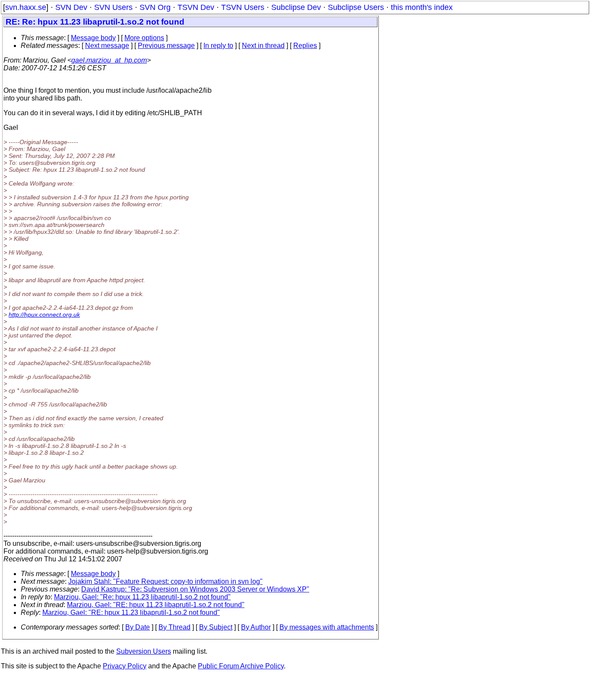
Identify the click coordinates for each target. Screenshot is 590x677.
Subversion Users (143, 651)
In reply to (218, 45)
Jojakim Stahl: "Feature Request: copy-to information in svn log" (165, 581)
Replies (305, 45)
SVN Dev (71, 7)
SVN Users (113, 7)
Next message (107, 45)
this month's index (422, 7)
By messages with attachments (326, 627)
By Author (256, 627)
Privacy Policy (124, 666)
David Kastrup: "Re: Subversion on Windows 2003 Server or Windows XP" (195, 589)
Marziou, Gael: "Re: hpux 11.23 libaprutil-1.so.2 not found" (142, 597)
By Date (137, 627)
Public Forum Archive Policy (241, 666)
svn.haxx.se (25, 7)
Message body (93, 37)
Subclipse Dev (296, 7)
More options (144, 37)
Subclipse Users (356, 7)
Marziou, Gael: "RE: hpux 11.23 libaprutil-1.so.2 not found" (155, 604)
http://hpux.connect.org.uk (44, 314)
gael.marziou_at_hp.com (109, 60)
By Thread (174, 627)
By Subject (215, 627)
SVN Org (155, 7)
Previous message (166, 45)
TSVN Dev (196, 7)
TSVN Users (242, 7)
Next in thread (263, 45)
